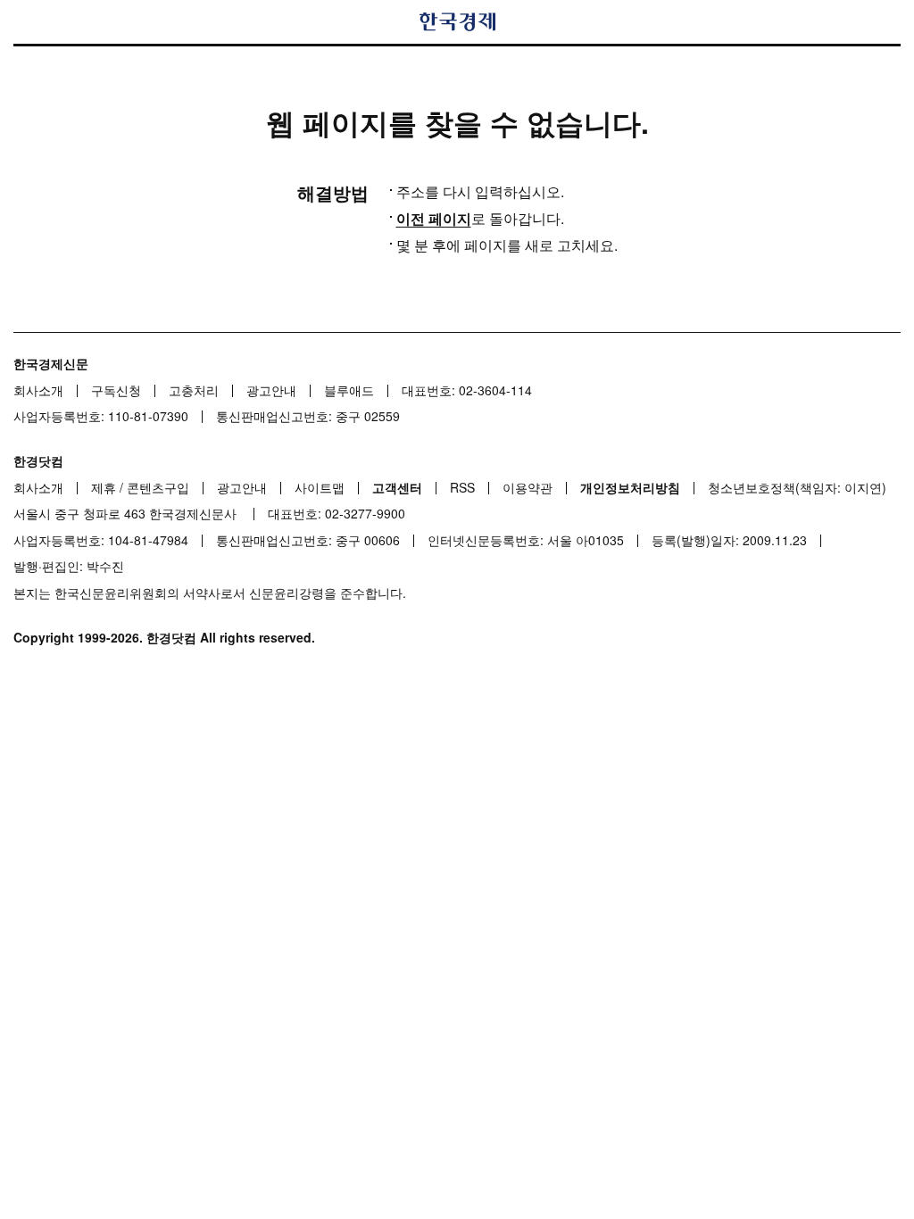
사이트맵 (320, 487)
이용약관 (528, 487)
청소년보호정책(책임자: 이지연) (797, 487)
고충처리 (194, 390)
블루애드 (349, 390)
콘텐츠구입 (158, 487)
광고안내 (271, 390)
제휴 (103, 487)
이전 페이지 (433, 218)
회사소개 (38, 390)
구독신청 (116, 390)
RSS (462, 487)
